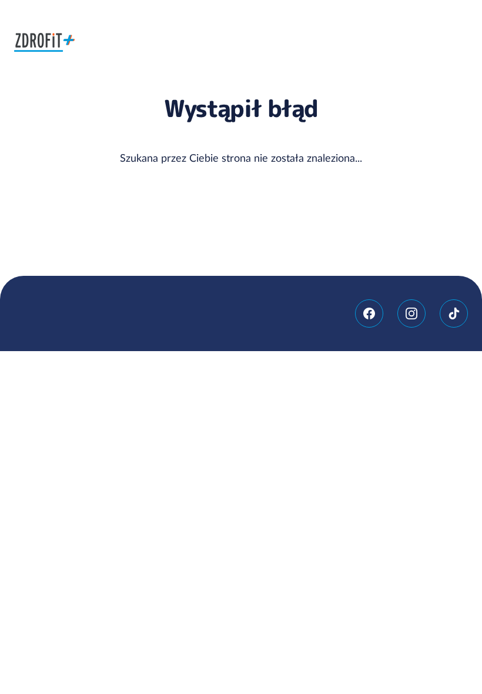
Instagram (411, 313)
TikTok (454, 313)
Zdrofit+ (44, 42)
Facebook (369, 313)
